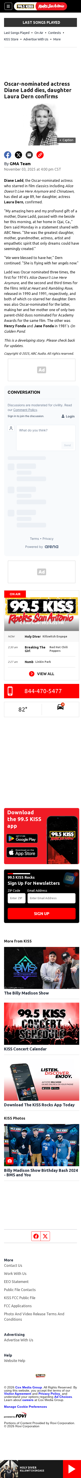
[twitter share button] (18, 154)
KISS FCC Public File (19, 1298)
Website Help (14, 1361)
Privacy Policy (49, 1393)
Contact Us (13, 1265)
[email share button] (29, 154)
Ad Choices (63, 1397)
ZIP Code (14, 890)
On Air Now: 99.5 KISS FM (42, 623)
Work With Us (15, 1274)
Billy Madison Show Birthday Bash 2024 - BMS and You (41, 1172)
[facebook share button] (7, 154)
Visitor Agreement (17, 1393)
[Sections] (8, 6)
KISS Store (11, 39)
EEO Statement (16, 1282)
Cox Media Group (28, 1387)
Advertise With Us (35, 39)
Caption (66, 140)
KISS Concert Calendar (25, 1049)
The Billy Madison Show (26, 993)
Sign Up (41, 913)
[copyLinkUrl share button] (40, 154)
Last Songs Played (16, 33)
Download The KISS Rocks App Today (39, 1104)
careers (28, 1400)
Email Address (37, 890)
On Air (38, 33)
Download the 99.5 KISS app (24, 819)
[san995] (41, 6)
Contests (54, 33)
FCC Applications (18, 1306)
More (57, 39)
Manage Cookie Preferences (25, 1406)
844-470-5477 (43, 691)
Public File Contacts (20, 1290)
